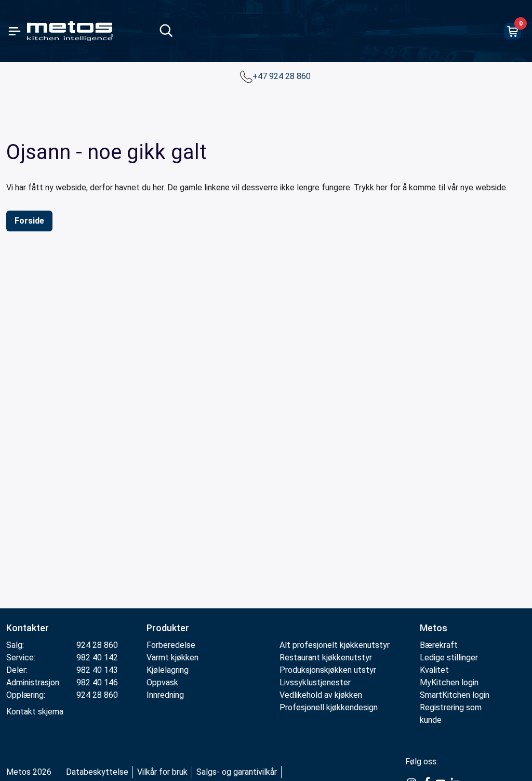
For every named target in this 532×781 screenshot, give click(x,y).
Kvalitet (434, 670)
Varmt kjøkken (172, 657)
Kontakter (27, 627)
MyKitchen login (449, 682)
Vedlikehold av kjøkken (321, 695)
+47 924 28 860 (282, 76)
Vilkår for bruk (162, 772)
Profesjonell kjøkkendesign (329, 707)
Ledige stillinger (449, 657)
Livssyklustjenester (315, 682)
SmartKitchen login (454, 695)
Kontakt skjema (34, 712)
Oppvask (162, 682)
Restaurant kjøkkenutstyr (326, 657)
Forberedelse (171, 645)
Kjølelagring (168, 670)
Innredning (165, 695)
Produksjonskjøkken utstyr (328, 670)
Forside (29, 221)
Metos (433, 627)
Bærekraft (439, 645)
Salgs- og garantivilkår (236, 772)
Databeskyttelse (97, 772)
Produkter (168, 627)
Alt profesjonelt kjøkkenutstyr (335, 645)
